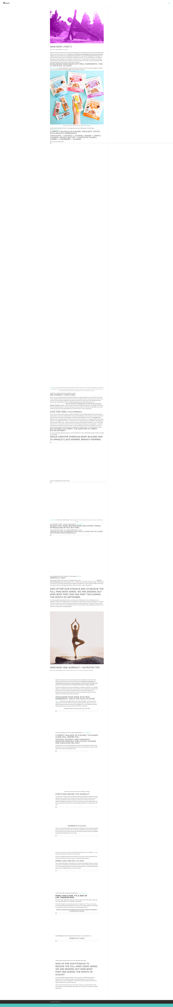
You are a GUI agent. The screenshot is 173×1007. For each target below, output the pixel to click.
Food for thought (65, 670)
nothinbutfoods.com (55, 129)
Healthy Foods (73, 670)
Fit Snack (53, 49)
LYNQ (64, 861)
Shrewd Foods (54, 520)
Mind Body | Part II (61, 46)
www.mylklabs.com (87, 732)
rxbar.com (79, 576)
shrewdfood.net (79, 524)
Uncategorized (65, 49)
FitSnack (75, 588)
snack (77, 670)
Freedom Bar (67, 897)
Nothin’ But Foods (54, 68)
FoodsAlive (52, 387)
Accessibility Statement (55, 1001)
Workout (91, 670)
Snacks (80, 670)
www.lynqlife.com (82, 893)
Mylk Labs (57, 701)
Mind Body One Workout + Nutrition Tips (75, 667)
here (97, 424)
